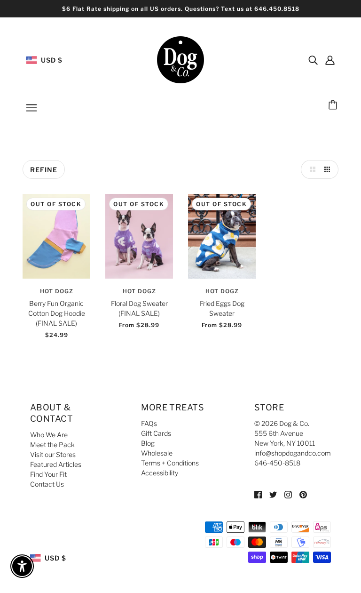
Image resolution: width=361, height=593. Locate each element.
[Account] (330, 60)
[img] (313, 60)
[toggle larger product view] (310, 169)
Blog (148, 443)
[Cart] (334, 105)
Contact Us (47, 484)
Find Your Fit (48, 474)
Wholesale (157, 453)
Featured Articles (55, 464)
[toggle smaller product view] (329, 169)
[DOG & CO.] (180, 59)
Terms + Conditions (170, 463)
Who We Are (49, 435)
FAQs (149, 423)
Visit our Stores (53, 454)
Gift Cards (156, 433)
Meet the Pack (52, 445)
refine (43, 170)
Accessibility (159, 473)
